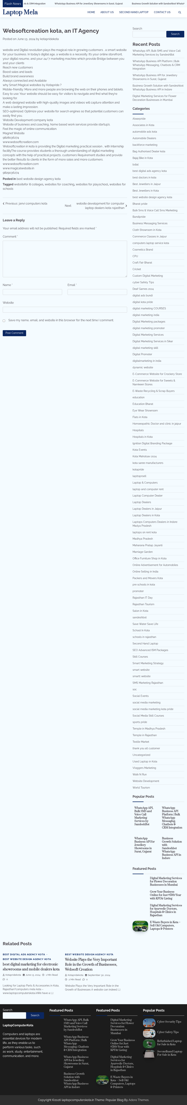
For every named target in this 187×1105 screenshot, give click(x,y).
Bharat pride (140, 203)
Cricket (137, 269)
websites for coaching (59, 184)
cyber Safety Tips (143, 282)
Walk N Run (140, 774)
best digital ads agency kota (150, 170)
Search (137, 28)
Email (72, 285)
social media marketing (147, 702)
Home (91, 12)
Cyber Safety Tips (168, 1032)
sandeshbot (140, 617)
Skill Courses (140, 656)
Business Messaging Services (150, 223)
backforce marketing (145, 144)
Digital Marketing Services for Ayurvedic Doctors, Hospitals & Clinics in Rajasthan (166, 910)
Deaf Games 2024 (143, 288)
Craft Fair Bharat (142, 262)
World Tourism (141, 787)
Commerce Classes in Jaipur (150, 236)
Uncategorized (141, 754)
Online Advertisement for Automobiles (155, 565)
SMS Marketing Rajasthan (148, 682)
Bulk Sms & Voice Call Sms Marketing (155, 210)
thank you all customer (146, 748)
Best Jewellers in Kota (146, 190)
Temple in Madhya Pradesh (149, 728)
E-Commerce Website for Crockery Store (157, 374)
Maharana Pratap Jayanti (148, 545)
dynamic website (143, 367)
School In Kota (141, 630)
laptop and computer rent (148, 489)
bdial (136, 164)
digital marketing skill (145, 347)
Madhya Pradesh (143, 538)
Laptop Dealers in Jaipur (147, 508)
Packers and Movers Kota (148, 578)
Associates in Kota (143, 125)
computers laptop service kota (151, 243)
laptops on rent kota (145, 532)
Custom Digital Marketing (148, 275)
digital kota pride (143, 302)
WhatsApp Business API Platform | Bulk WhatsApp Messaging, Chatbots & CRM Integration (156, 65)
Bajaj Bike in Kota (143, 158)
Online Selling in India (145, 571)
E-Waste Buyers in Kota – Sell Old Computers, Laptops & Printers (165, 926)
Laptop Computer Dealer (148, 495)
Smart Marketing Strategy (148, 663)
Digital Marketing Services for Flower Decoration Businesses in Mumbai (166, 882)
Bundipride (139, 216)
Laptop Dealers (142, 502)
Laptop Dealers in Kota (146, 515)
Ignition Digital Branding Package (152, 443)
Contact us (162, 12)
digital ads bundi (143, 295)
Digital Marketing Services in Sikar (153, 341)
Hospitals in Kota (143, 436)
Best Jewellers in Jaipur (147, 184)
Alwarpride (139, 118)
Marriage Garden (143, 551)
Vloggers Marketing (144, 767)
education (138, 397)
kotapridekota (49, 39)
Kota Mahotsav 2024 (145, 456)
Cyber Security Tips (169, 1022)
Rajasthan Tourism (143, 604)
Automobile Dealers (144, 138)
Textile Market (141, 741)
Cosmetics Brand (143, 249)
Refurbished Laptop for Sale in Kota (169, 1042)
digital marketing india (146, 315)
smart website (141, 669)
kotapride (138, 469)
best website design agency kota (39, 179)
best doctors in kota (144, 177)
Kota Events (140, 449)
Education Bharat (143, 403)
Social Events (141, 695)
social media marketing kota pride (153, 709)
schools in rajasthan (144, 636)
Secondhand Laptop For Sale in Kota (169, 1053)
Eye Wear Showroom (145, 410)
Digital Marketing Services (148, 334)
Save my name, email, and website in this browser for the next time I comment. (61, 320)
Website (8, 302)
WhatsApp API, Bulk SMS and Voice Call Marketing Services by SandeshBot (143, 816)
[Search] (179, 12)
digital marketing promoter (149, 328)
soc (135, 689)
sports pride (140, 722)
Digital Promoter (142, 354)
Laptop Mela (20, 12)
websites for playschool (92, 184)
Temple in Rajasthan (145, 735)
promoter (138, 591)
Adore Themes (139, 1100)
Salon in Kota (140, 610)
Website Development (146, 781)
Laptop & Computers (145, 482)
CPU (135, 256)
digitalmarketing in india (147, 360)
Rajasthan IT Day (143, 597)
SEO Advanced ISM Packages (150, 650)
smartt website (141, 676)
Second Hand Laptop (133, 12)
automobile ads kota (145, 131)
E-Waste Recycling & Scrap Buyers (154, 391)
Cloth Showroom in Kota (147, 229)
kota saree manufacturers (148, 462)
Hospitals (138, 430)
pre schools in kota (144, 584)
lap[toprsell (139, 476)
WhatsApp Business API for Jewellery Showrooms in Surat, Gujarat (60, 3)
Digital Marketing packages (149, 321)
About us (107, 12)
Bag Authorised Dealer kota (149, 151)
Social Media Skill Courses (148, 715)
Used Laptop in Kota (145, 761)
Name (8, 285)
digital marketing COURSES (149, 308)
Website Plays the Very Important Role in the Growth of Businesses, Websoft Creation (91, 964)
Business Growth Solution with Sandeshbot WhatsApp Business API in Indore (143, 3)
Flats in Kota (140, 417)
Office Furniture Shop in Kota (150, 558)
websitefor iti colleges (28, 184)
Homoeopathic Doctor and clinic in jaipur (157, 423)
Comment (10, 236)
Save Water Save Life (145, 624)
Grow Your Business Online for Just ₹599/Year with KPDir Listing (165, 895)
